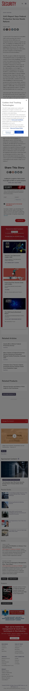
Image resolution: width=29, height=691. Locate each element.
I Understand (19, 132)
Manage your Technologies (8, 132)
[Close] (26, 100)
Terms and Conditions (17, 120)
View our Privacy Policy (16, 128)
